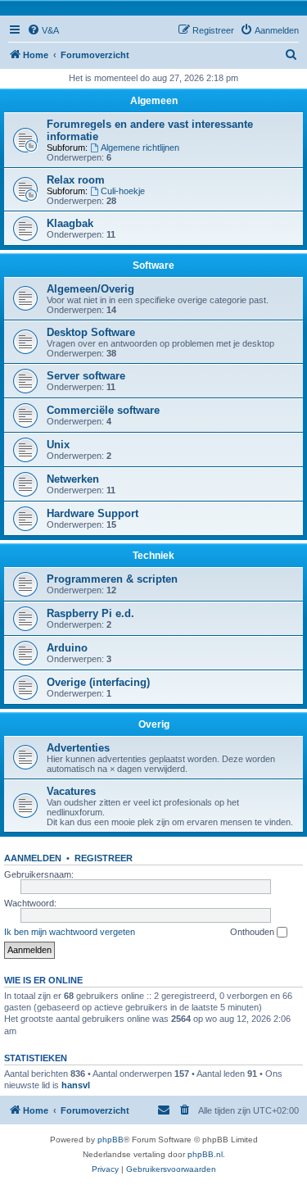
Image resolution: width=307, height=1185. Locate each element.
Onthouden (253, 932)
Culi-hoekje (123, 191)
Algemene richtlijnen (140, 147)
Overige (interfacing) (98, 682)
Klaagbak (70, 223)
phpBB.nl (205, 1154)
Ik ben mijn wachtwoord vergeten (69, 932)
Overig (153, 724)
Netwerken (73, 479)
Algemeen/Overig (90, 289)
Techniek (153, 555)
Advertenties (78, 748)
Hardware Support (92, 513)
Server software (86, 376)
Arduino (67, 648)
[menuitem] (43, 30)
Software (153, 265)
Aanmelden (32, 858)
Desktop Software (91, 332)
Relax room (76, 180)
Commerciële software (103, 410)
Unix (58, 444)
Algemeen (154, 101)
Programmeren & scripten (112, 579)
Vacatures (71, 791)
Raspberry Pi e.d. (90, 613)
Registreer (103, 858)
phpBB (110, 1139)
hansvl (75, 1085)
